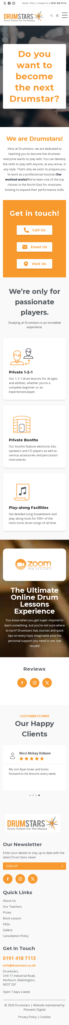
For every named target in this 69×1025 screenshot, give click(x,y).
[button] (51, 15)
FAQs (6, 924)
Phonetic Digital (34, 1010)
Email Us (39, 246)
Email (25, 3)
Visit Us (39, 263)
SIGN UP (12, 866)
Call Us (38, 230)
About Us (9, 901)
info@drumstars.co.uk (19, 965)
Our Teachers (12, 907)
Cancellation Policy (16, 936)
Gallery (8, 930)
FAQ (32, 3)
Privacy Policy (27, 1017)
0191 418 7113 (58, 3)
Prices (7, 912)
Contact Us (42, 3)
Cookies (45, 1017)
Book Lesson (12, 918)
